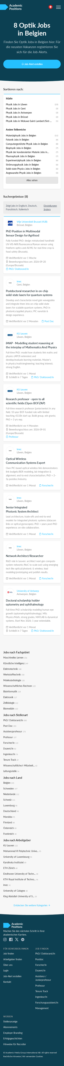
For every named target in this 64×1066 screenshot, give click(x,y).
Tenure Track (11, 759)
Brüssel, (21, 225)
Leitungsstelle (11, 771)
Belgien (28, 225)
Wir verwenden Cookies (32, 1056)
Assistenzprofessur (14, 731)
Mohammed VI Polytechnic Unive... (22, 851)
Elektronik (10, 697)
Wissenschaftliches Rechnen (19, 685)
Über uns (7, 964)
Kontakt (7, 981)
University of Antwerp (28, 590)
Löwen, (20, 336)
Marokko (9, 816)
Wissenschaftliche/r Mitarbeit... (20, 765)
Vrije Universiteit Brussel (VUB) (32, 221)
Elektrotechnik (12, 668)
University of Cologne (15, 890)
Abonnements (10, 1027)
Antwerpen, (23, 594)
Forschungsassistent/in (46, 1002)
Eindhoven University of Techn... (20, 873)
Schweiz (9, 799)
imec (19, 281)
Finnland (9, 822)
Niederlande (11, 794)
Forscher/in (47, 485)
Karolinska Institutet (14, 862)
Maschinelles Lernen (15, 657)
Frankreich (9, 833)
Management (42, 1008)
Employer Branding (12, 1032)
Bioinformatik (12, 691)
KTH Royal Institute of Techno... (20, 879)
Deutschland (11, 811)
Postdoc (39, 959)
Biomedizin (10, 708)
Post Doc (49, 321)
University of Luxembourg (17, 856)
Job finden (8, 953)
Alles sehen (32, 180)
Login (6, 970)
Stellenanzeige (10, 1021)
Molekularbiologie (14, 680)
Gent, (20, 284)
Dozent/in (9, 748)
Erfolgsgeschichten (12, 1038)
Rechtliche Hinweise (12, 1056)
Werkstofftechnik (13, 674)
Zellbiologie (10, 702)
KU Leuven (22, 333)
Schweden (10, 788)
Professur (13, 436)
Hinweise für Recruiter (14, 1044)
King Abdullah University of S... (20, 896)
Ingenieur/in (10, 754)
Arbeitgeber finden (12, 959)
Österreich (9, 828)
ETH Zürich (10, 868)
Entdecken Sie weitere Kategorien (31, 905)
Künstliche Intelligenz (15, 663)
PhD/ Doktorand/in (18, 268)
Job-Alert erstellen (33, 64)
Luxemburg (10, 805)
